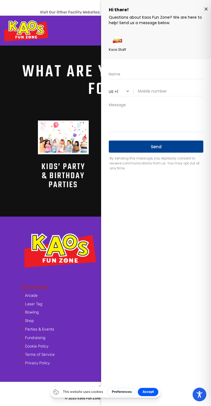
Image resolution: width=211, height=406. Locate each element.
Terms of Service (40, 354)
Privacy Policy (37, 363)
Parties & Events (39, 329)
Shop (29, 320)
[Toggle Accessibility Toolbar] (199, 394)
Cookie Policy (36, 346)
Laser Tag (33, 304)
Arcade (31, 295)
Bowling (32, 312)
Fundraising (35, 337)
